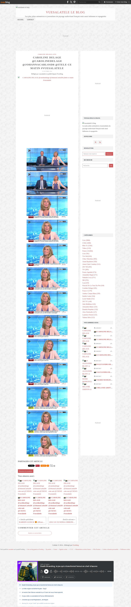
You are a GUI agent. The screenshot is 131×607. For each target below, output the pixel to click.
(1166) (87, 245)
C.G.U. (71, 549)
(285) (85, 269)
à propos (71, 577)
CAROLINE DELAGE (45, 54)
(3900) (86, 240)
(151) (88, 299)
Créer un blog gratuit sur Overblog (35, 549)
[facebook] (67, 2)
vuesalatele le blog (65, 12)
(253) (85, 280)
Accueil (20, 19)
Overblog (76, 545)
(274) (89, 272)
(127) (89, 312)
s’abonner (47, 577)
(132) (90, 309)
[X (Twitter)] (71, 2)
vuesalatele (10, 549)
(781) (85, 253)
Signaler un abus (63, 549)
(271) (89, 275)
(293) (87, 267)
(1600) (86, 243)
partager (59, 577)
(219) (85, 283)
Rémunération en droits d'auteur (83, 549)
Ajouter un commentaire (34, 533)
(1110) (86, 248)
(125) (89, 315)
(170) (87, 291)
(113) (88, 317)
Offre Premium (96, 549)
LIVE (54, 54)
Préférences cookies (125, 549)
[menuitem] (20, 19)
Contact (30, 19)
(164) (88, 296)
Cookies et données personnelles (110, 549)
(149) (87, 301)
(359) (89, 261)
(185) (89, 288)
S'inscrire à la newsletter (25, 471)
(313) (91, 264)
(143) (89, 304)
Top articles (48, 549)
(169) (91, 293)
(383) (89, 259)
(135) (89, 307)
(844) (87, 251)
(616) (87, 256)
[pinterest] (74, 2)
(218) (93, 285)
